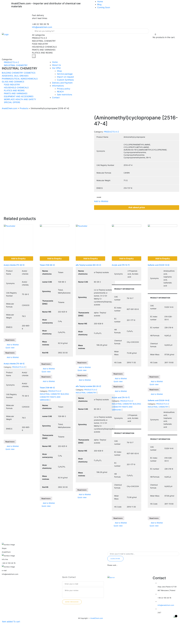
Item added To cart (10, 621)
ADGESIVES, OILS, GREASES (15, 75)
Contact (56, 97)
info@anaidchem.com (42, 27)
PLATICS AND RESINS (14, 90)
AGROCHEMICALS (29, 78)
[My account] (154, 31)
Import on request (65, 77)
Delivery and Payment (62, 82)
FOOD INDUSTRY (11, 84)
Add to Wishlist (12, 345)
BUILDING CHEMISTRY (13, 73)
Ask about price (136, 207)
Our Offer (56, 68)
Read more (9, 340)
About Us (56, 65)
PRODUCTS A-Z (11, 62)
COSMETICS (29, 73)
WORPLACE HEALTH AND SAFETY (19, 99)
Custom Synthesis (65, 80)
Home (100, 1)
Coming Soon (103, 7)
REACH (60, 91)
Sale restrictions (64, 94)
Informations (58, 85)
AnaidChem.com (96, 618)
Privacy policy (63, 88)
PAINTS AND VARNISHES (15, 93)
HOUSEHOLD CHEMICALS (16, 87)
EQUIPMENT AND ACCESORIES (18, 96)
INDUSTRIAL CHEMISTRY (15, 65)
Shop (59, 71)
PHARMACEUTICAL (11, 78)
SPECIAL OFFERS (11, 102)
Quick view (9, 348)
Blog (99, 4)
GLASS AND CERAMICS (13, 81)
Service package (65, 74)
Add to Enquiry (18, 258)
